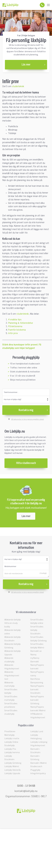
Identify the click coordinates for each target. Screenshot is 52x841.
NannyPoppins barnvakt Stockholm (37, 689)
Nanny (33, 655)
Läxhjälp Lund (36, 731)
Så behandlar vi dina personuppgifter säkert (27, 419)
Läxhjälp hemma (12, 752)
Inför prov (13, 333)
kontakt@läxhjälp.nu (26, 791)
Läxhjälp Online (11, 742)
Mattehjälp (9, 735)
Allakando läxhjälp (12, 620)
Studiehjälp (9, 745)
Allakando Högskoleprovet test (11, 675)
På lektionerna (15, 326)
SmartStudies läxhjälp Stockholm (36, 630)
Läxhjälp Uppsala (12, 773)
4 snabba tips (15, 319)
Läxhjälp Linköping (38, 742)
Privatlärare (9, 731)
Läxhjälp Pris (10, 749)
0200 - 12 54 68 (26, 786)
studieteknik (18, 86)
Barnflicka (35, 679)
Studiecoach (36, 766)
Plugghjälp (35, 770)
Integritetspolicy (38, 773)
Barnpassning (36, 683)
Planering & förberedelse (20, 323)
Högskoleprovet (37, 745)
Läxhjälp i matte (11, 738)
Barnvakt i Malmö (38, 763)
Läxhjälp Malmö (11, 766)
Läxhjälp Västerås (12, 770)
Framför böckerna (17, 330)
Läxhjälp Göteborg (12, 763)
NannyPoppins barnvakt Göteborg (37, 700)
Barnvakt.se (36, 651)
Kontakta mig (26, 410)
